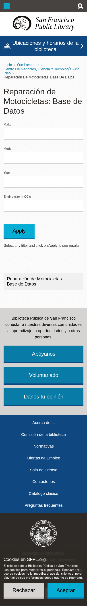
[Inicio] (43, 23)
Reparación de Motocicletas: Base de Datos (35, 281)
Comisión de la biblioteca (43, 434)
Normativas (43, 446)
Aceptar (65, 590)
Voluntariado (43, 375)
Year (7, 172)
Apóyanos (43, 354)
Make (7, 124)
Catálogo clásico (43, 493)
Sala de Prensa (43, 470)
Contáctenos (43, 481)
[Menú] (7, 6)
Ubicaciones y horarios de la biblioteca (45, 46)
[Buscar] (80, 6)
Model (8, 148)
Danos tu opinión (43, 397)
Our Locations (28, 65)
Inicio (8, 65)
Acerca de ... (43, 422)
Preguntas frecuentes (44, 505)
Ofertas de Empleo (43, 458)
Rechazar (23, 590)
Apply (19, 231)
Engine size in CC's (17, 196)
